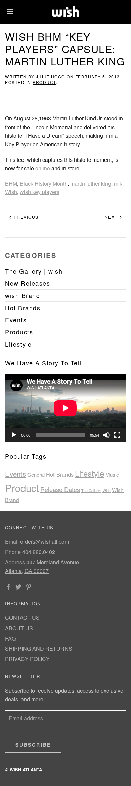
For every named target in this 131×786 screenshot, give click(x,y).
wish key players (39, 192)
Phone (13, 552)
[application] (65, 408)
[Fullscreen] (117, 435)
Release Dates (60, 489)
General (36, 474)
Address (15, 562)
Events (15, 474)
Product (44, 82)
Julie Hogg (50, 76)
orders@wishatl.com (44, 541)
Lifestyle (89, 473)
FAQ (10, 638)
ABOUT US (19, 628)
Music (112, 474)
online (42, 168)
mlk (118, 183)
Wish (11, 192)
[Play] (13, 435)
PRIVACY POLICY (27, 659)
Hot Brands (60, 474)
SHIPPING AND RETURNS (38, 648)
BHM (11, 183)
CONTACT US (22, 617)
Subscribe (33, 744)
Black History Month (44, 183)
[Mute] (106, 435)
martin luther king (90, 183)
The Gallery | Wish (96, 490)
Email (12, 541)
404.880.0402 (38, 552)
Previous (25, 217)
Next (112, 217)
